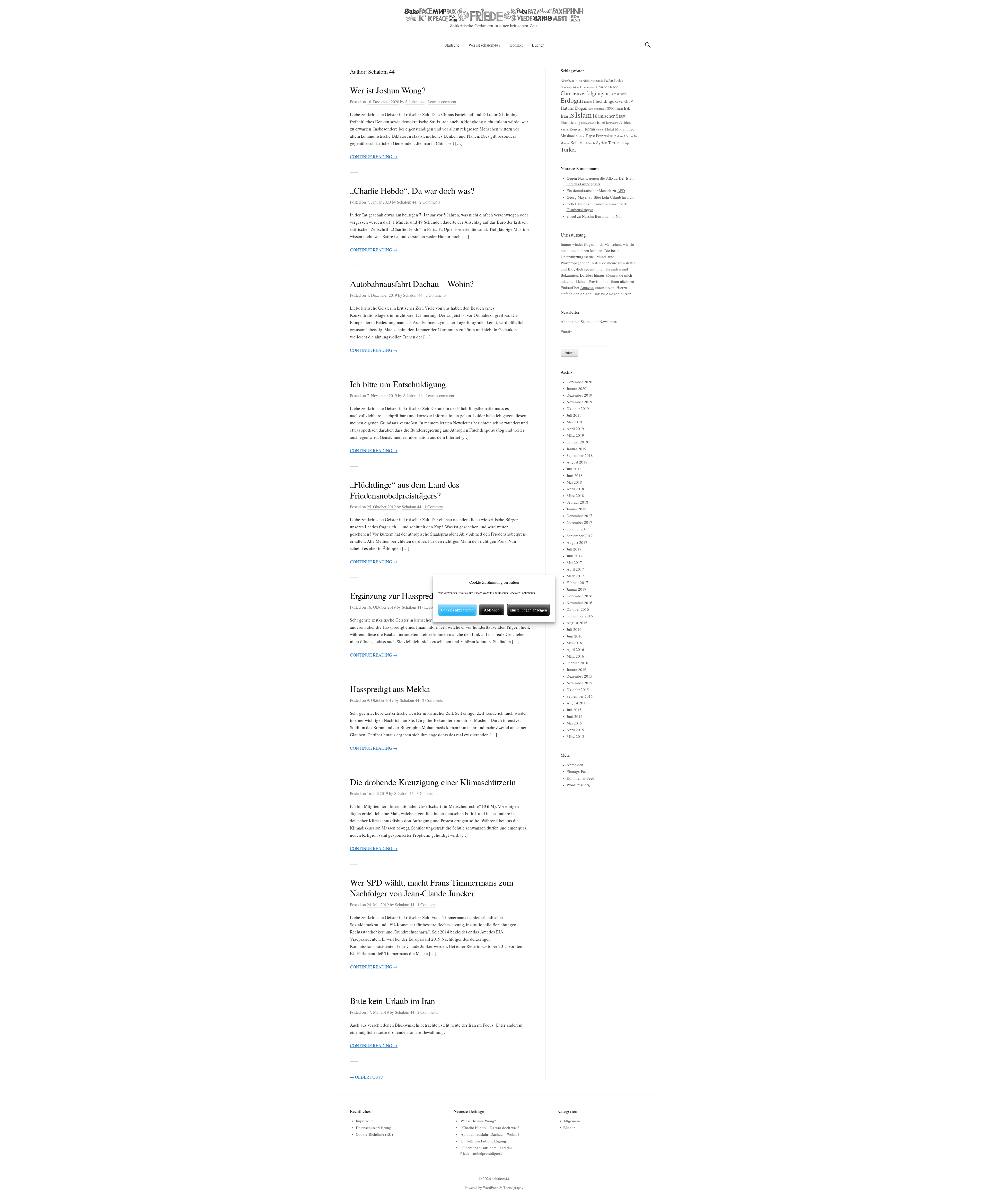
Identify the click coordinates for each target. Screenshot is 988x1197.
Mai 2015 (574, 723)
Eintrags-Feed (578, 771)
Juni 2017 (575, 555)
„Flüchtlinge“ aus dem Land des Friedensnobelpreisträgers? (404, 489)
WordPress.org (578, 784)
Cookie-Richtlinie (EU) (374, 1134)
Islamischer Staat (609, 115)
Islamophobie (588, 123)
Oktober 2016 (578, 609)
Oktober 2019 (578, 408)
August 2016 (577, 622)
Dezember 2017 (579, 515)
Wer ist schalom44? (484, 45)
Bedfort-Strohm (613, 80)
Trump (624, 143)
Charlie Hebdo (607, 86)
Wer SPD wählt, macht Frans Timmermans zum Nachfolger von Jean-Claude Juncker (431, 887)
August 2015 (577, 702)
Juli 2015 (574, 709)
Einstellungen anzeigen (528, 609)
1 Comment (433, 506)
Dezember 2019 (579, 395)
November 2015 (579, 682)
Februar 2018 (577, 502)
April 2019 (575, 428)
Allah (586, 80)
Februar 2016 (577, 662)
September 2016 (580, 615)
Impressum (365, 1120)
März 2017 (575, 575)
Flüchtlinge (603, 101)
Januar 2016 (576, 669)
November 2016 (579, 602)
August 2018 (577, 462)
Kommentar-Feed (580, 778)
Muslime (568, 135)
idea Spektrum (596, 108)
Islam (583, 115)
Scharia (578, 142)
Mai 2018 (574, 482)
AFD (621, 190)
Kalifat (565, 129)
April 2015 (575, 729)
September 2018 (580, 455)
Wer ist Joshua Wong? (387, 90)
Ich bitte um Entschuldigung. (399, 384)
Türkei (568, 149)
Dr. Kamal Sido (615, 94)
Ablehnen (492, 609)
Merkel (609, 129)
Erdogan (572, 100)
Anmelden (575, 764)
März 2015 (575, 736)
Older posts (366, 1077)
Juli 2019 (574, 415)
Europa (588, 101)
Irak (627, 108)
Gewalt (619, 101)
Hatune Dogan (574, 108)
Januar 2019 (576, 448)
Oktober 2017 (578, 528)
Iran (564, 116)
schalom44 (500, 1178)
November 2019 (579, 401)
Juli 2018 (574, 468)
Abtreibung (568, 80)
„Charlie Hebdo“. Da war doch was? (412, 190)
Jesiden (625, 122)
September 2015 (580, 696)
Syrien (601, 142)
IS (571, 115)
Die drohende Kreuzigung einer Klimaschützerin (433, 782)
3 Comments (427, 793)
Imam (619, 108)
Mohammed (624, 129)
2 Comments (429, 202)
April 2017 (575, 569)
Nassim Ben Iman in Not (602, 216)
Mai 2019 (574, 421)
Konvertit (577, 129)
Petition (618, 136)
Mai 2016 (574, 642)
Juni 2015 (575, 716)
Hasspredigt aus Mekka (390, 689)
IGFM (609, 108)
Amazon (587, 287)
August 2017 (577, 542)
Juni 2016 (575, 636)
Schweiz (590, 143)
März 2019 (575, 435)
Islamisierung (570, 122)
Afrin (579, 80)
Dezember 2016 (579, 595)
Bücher (538, 45)
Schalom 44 (415, 101)
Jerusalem (612, 122)
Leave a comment (442, 101)
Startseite (452, 45)
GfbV (628, 101)
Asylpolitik (596, 80)
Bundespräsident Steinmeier (578, 87)
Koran (590, 129)
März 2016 (575, 656)
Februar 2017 (577, 582)
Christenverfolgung (582, 93)
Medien (600, 129)
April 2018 (575, 488)
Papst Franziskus (599, 135)
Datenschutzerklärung (373, 1127)
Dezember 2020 (579, 381)
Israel (601, 122)
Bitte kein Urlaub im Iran (392, 1001)
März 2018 (575, 495)
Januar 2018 (576, 508)
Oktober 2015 (578, 689)
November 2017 (579, 522)
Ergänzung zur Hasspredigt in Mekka (413, 595)
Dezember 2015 (579, 676)
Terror (613, 142)
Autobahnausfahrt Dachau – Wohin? (412, 284)
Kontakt (516, 45)
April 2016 (575, 649)
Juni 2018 (575, 475)
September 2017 (580, 535)
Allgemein (571, 1120)
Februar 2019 (577, 441)
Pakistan (580, 136)
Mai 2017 (574, 562)
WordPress (490, 1187)
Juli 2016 (574, 629)
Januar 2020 (576, 388)
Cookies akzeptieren (457, 609)
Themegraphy (513, 1187)
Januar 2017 (576, 589)
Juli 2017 (574, 549)
